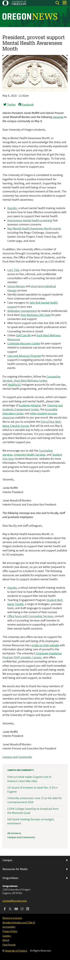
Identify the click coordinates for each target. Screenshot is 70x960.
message (58, 117)
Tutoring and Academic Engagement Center (32, 407)
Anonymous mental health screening (29, 220)
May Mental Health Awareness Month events (34, 229)
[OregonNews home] (29, 16)
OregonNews (10, 878)
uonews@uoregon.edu (14, 901)
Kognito (12, 208)
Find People (9, 945)
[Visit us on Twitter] (10, 909)
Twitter (11, 105)
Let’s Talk (13, 270)
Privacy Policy (9, 931)
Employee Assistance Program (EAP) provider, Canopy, (32, 655)
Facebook (27, 105)
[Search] (57, 3)
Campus (7, 860)
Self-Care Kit (23, 335)
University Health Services (29, 455)
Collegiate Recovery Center (23, 344)
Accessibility (8, 927)
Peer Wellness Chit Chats (36, 315)
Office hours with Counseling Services (30, 616)
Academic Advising (30, 405)
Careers (6, 936)
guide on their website (45, 645)
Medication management (22, 311)
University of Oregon (16, 951)
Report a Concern (12, 918)
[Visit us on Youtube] (16, 909)
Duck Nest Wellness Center (30, 381)
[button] (35, 90)
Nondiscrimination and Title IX (18, 922)
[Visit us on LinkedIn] (27, 909)
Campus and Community (17, 757)
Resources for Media (15, 869)
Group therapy (16, 286)
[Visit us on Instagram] (22, 909)
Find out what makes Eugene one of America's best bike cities (29, 779)
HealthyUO (14, 385)
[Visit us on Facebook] (4, 909)
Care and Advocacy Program (24, 356)
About (5, 940)
